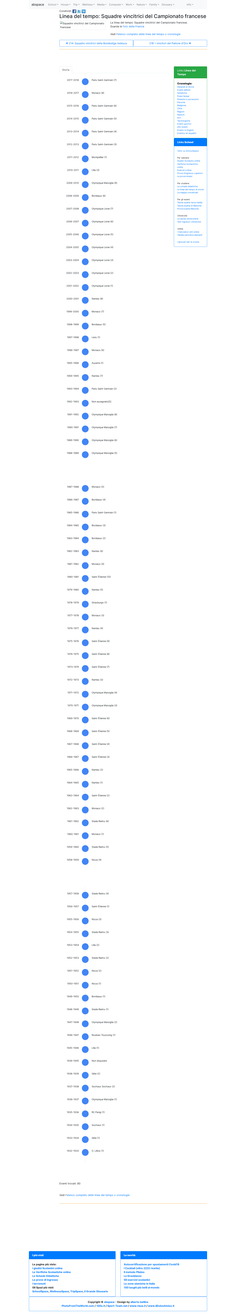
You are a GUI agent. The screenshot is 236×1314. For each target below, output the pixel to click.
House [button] (65, 4)
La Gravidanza (132, 1276)
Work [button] (129, 4)
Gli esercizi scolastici (137, 1279)
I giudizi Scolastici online (47, 1268)
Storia (65, 69)
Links (185, 142)
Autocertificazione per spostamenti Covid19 (151, 1264)
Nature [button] (141, 4)
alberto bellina (139, 1302)
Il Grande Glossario (96, 1291)
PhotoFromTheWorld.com (78, 1305)
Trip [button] (75, 4)
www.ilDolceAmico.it (161, 1305)
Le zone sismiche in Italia (139, 1283)
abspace (37, 4)
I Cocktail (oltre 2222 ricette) (142, 1268)
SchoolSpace (40, 1291)
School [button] (52, 4)
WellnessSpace (59, 1291)
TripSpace (76, 1291)
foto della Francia (133, 26)
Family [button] (153, 4)
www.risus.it (138, 1305)
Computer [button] (115, 4)
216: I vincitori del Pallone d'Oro (169, 43)
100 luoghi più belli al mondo (141, 1287)
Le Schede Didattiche (45, 1276)
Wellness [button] (87, 4)
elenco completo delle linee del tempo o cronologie (149, 34)
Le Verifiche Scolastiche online (51, 1272)
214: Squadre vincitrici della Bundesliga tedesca (97, 43)
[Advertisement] (42, 57)
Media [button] (101, 4)
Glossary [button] (167, 4)
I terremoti (39, 1283)
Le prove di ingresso (45, 1279)
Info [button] (189, 4)
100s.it (100, 1305)
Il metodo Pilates (134, 1272)
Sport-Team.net (117, 1305)
